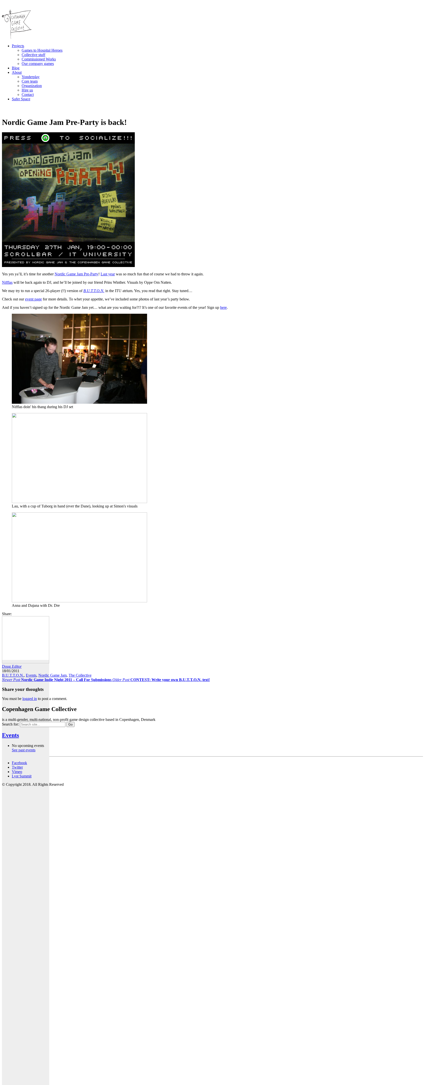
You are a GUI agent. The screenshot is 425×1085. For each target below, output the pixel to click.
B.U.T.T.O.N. (13, 675)
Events (31, 675)
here (223, 307)
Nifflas (7, 282)
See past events (23, 750)
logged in (29, 699)
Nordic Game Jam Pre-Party (76, 274)
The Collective (80, 675)
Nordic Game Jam (52, 675)
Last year (108, 274)
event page (33, 299)
